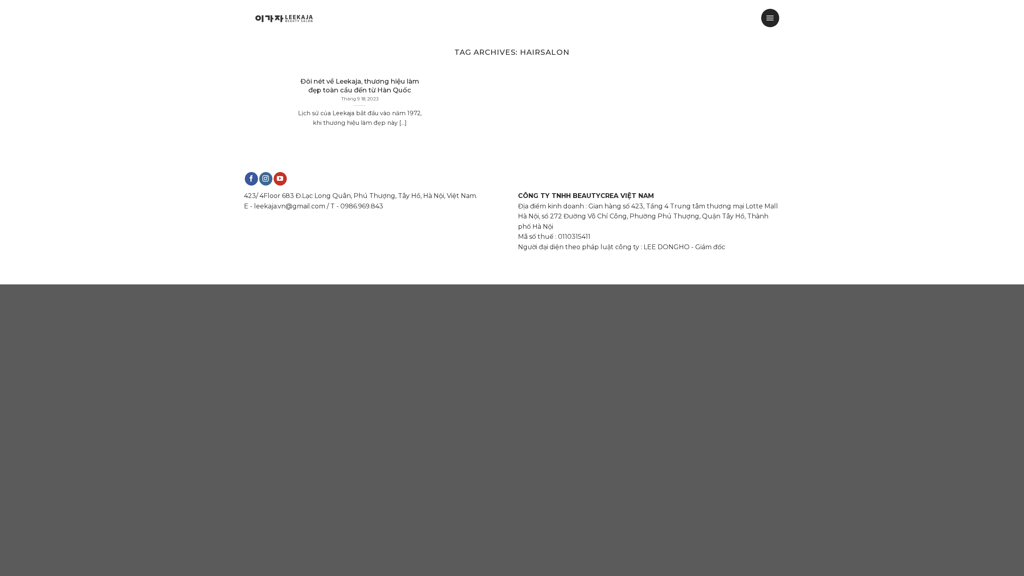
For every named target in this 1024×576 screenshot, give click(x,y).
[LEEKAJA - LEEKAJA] (284, 18)
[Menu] (770, 18)
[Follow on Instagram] (265, 179)
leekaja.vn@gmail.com (289, 206)
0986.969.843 (361, 206)
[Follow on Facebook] (251, 179)
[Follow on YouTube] (280, 179)
